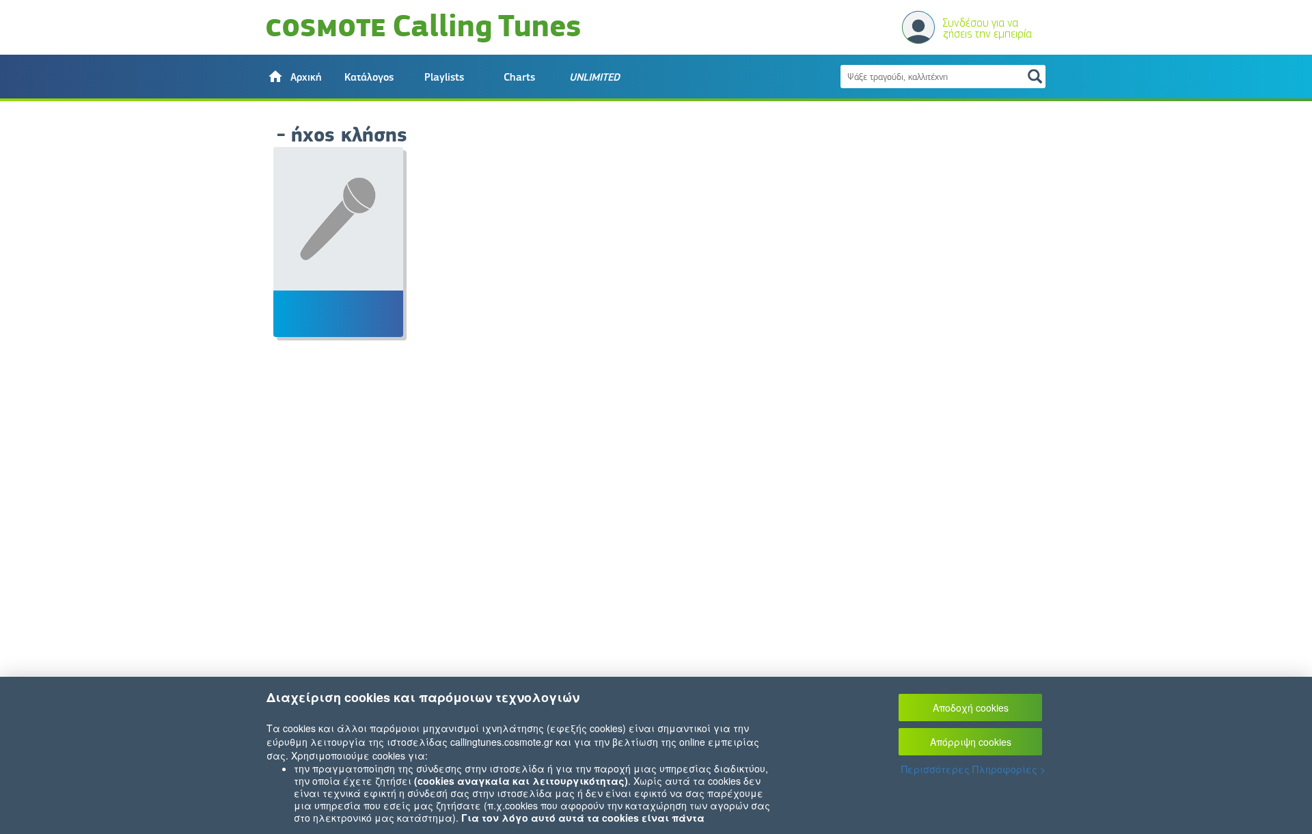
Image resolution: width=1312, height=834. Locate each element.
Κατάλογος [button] (369, 77)
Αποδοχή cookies (971, 707)
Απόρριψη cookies (970, 742)
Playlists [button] (444, 77)
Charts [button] (519, 77)
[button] (293, 76)
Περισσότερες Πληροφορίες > (973, 769)
